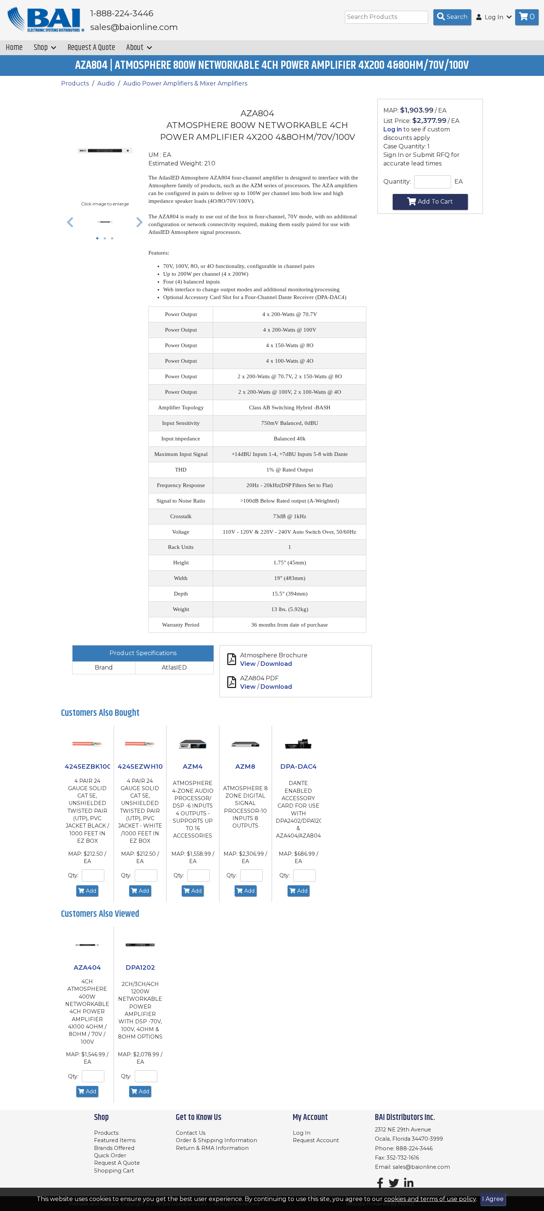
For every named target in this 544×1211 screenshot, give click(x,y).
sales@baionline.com (421, 1167)
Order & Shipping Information (216, 1140)
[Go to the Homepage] (46, 19)
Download (276, 663)
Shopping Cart (114, 1170)
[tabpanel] (105, 222)
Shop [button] (41, 47)
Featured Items (114, 1140)
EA (458, 181)
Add (91, 891)
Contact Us (190, 1133)
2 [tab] (106, 239)
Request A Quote (91, 47)
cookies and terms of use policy (430, 1198)
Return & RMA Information (212, 1148)
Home (14, 47)
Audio (106, 83)
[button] (69, 222)
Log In (301, 1133)
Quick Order (110, 1155)
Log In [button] (494, 17)
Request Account (316, 1140)
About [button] (135, 47)
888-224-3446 (414, 1148)
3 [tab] (114, 239)
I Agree (493, 1198)
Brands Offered (114, 1148)
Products (75, 83)
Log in (392, 129)
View (248, 663)
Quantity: (397, 181)
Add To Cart (435, 201)
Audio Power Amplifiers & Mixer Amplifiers (185, 83)
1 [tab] (99, 239)
